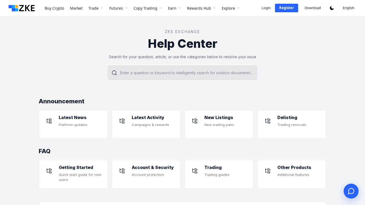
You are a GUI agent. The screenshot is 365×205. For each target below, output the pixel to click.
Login (266, 7)
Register (286, 7)
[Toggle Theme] (331, 8)
